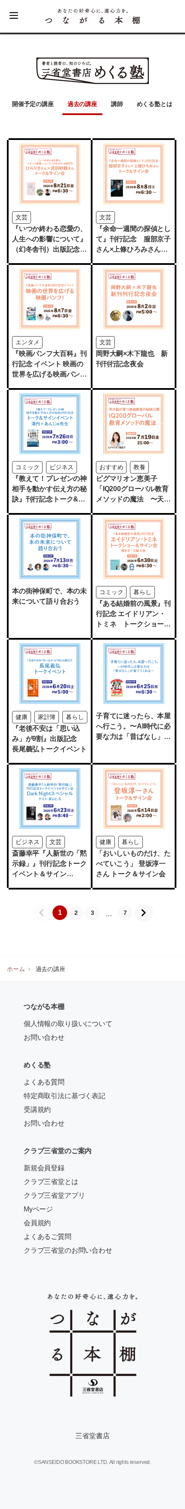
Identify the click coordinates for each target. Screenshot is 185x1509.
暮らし (142, 592)
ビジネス (61, 467)
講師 (117, 103)
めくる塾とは (155, 103)
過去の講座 (82, 103)
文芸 (21, 217)
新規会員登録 (44, 1168)
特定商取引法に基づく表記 (64, 1095)
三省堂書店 (92, 1435)
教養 (139, 467)
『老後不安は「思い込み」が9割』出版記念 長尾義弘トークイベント (49, 739)
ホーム (16, 969)
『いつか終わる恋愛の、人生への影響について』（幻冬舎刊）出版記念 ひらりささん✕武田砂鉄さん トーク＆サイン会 (49, 249)
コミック (27, 467)
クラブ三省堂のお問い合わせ (68, 1250)
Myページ (38, 1209)
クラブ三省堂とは (51, 1181)
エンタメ (27, 342)
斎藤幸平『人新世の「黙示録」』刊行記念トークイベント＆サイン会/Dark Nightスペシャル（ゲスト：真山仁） (49, 874)
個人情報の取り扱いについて (68, 1023)
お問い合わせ (44, 1037)
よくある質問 (44, 1082)
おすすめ (111, 467)
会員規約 (37, 1223)
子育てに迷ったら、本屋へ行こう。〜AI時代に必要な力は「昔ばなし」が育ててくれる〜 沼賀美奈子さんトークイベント (133, 736)
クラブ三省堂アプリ (54, 1195)
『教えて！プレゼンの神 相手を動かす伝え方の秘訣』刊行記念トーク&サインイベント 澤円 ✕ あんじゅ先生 (53, 499)
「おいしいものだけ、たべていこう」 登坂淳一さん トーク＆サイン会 (133, 863)
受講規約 (37, 1109)
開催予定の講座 (33, 103)
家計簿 (47, 717)
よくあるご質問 (47, 1236)
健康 (21, 717)
